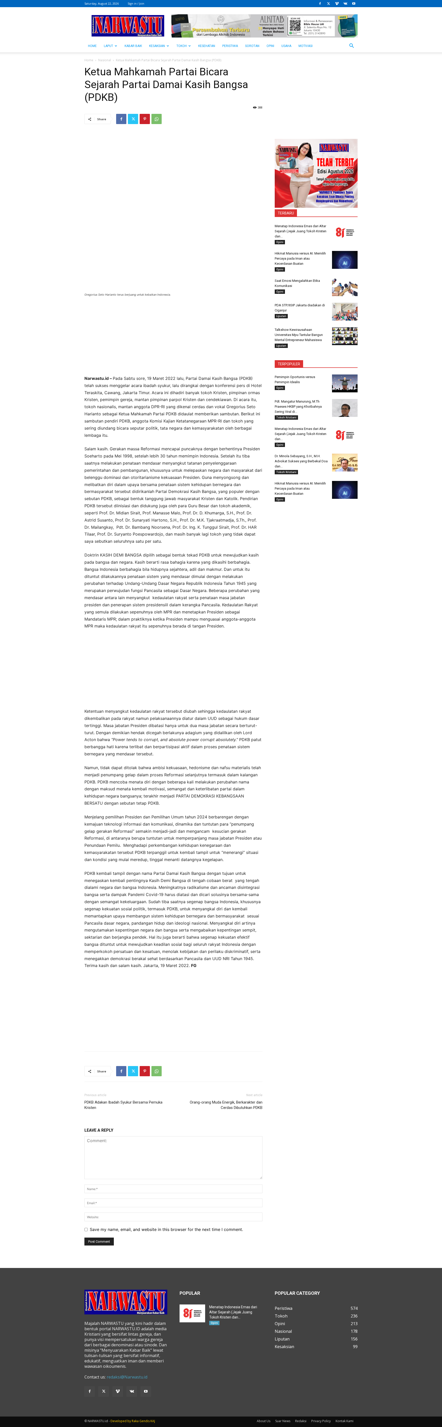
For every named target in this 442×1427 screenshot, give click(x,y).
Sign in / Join (136, 3)
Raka (135, 1421)
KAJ (152, 1421)
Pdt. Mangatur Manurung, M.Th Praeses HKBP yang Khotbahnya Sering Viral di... (298, 407)
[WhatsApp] (156, 119)
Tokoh (181, 46)
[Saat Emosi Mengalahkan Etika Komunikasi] (345, 287)
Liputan (281, 316)
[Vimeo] (337, 3)
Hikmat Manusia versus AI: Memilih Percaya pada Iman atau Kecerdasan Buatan (300, 258)
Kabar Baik (133, 46)
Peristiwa (230, 46)
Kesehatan (206, 46)
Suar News (282, 1421)
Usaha (286, 46)
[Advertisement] (173, 339)
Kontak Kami (344, 1421)
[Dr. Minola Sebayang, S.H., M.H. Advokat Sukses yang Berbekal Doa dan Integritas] (345, 462)
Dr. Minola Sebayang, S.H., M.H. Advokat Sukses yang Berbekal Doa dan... (301, 461)
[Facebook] (320, 3)
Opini (270, 46)
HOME (92, 46)
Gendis (144, 1421)
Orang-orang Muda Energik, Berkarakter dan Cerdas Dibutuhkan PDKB (226, 1105)
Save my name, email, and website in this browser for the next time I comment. (166, 1229)
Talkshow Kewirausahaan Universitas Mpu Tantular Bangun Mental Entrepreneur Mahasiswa (299, 335)
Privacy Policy (321, 1421)
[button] (351, 46)
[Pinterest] (145, 119)
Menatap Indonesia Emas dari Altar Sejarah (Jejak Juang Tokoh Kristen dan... (300, 231)
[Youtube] (354, 3)
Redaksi (300, 1421)
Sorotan (252, 46)
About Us (263, 1421)
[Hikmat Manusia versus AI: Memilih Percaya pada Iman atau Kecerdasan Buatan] (345, 260)
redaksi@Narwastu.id (127, 1377)
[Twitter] (328, 3)
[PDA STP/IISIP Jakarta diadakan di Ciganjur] (345, 312)
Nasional (104, 60)
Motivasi (306, 46)
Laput (108, 46)
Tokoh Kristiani (286, 417)
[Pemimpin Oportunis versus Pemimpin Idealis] (345, 383)
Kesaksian (157, 46)
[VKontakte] (345, 3)
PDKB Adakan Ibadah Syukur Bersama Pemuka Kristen (123, 1105)
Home (88, 60)
